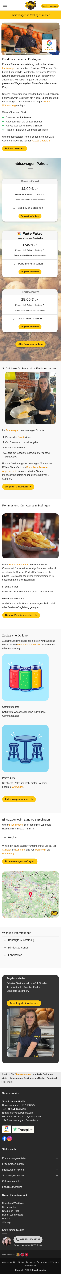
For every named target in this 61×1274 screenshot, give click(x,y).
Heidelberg (8, 853)
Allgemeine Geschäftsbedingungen (18, 1262)
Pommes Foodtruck (19, 564)
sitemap (6, 1222)
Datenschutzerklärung (47, 1262)
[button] (4, 5)
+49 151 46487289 (30, 1239)
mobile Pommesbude (28, 644)
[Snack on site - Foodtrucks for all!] (30, 5)
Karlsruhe (20, 849)
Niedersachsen (10, 1207)
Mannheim (40, 849)
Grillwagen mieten (11, 1181)
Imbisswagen (9, 68)
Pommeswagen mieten (14, 1158)
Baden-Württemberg (12, 1214)
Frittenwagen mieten (13, 1164)
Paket (21, 437)
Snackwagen (12, 430)
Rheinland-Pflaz (10, 1211)
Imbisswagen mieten (13, 1169)
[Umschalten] (14, 208)
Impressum (30, 1265)
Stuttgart (6, 849)
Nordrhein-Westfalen (13, 1203)
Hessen (6, 1218)
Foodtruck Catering (12, 1187)
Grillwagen (17, 787)
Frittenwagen (16, 825)
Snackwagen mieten (13, 1175)
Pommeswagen (23, 1074)
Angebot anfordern (50, 6)
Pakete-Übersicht (41, 140)
